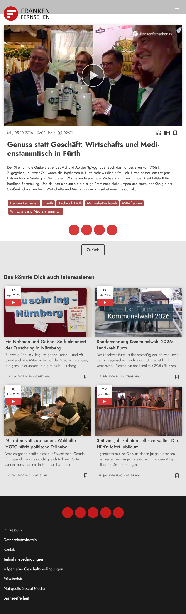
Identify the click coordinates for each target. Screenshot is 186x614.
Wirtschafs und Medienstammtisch (35, 211)
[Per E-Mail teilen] (112, 230)
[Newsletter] (118, 512)
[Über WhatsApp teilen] (99, 230)
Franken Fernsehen (24, 203)
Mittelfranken (132, 203)
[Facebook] (67, 512)
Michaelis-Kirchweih (102, 203)
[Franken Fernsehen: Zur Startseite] (27, 13)
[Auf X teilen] (86, 230)
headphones (159, 133)
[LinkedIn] (105, 512)
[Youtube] (93, 512)
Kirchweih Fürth (70, 203)
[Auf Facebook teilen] (74, 230)
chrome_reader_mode (167, 133)
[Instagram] (80, 512)
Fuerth (48, 203)
